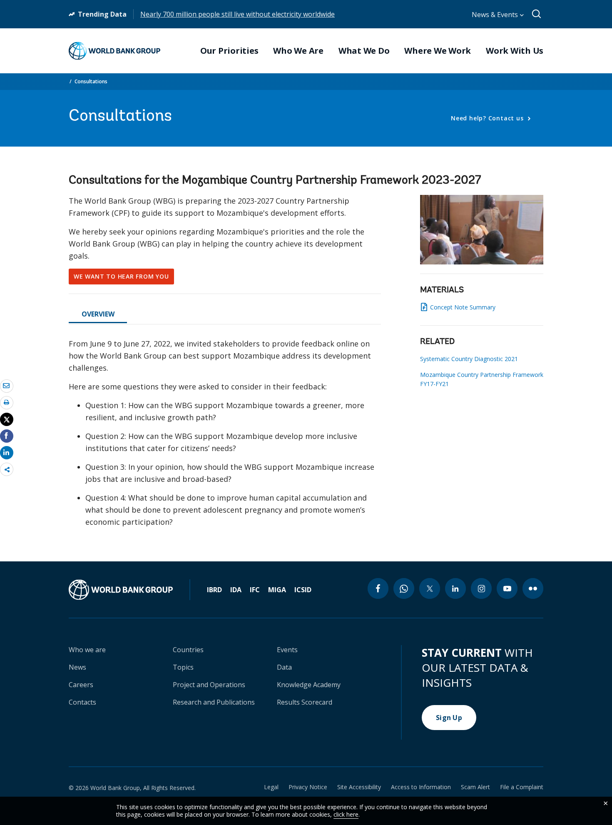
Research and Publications (214, 702)
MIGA (277, 589)
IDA (235, 589)
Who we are (87, 649)
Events (287, 649)
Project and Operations (209, 684)
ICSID (302, 589)
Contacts (82, 702)
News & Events (496, 14)
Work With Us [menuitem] (514, 50)
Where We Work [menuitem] (437, 50)
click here (345, 814)
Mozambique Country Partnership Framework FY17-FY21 (481, 379)
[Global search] (536, 14)
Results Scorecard (304, 702)
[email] (6, 385)
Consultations (91, 81)
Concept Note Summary (462, 307)
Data (284, 667)
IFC (255, 589)
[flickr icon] (532, 588)
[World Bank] (129, 589)
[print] (6, 402)
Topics (183, 667)
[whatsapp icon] (403, 588)
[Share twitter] (6, 419)
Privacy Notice (308, 787)
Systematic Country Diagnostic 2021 (469, 359)
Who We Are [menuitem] (298, 50)
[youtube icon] (507, 588)
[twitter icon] (429, 588)
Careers (81, 684)
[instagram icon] (481, 588)
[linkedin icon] (455, 588)
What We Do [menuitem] (364, 50)
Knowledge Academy (309, 684)
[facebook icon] (378, 588)
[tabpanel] (225, 436)
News (77, 667)
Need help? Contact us (488, 118)
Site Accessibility (359, 787)
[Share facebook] (6, 435)
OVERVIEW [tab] (98, 314)
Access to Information (421, 787)
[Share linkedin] (6, 452)
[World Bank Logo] (114, 51)
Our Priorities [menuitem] (229, 50)
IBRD (214, 589)
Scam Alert (475, 787)
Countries (188, 649)
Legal (271, 787)
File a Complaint (521, 787)
